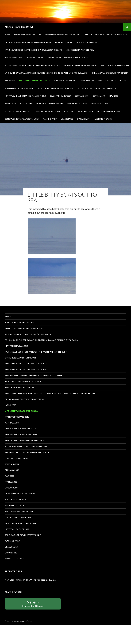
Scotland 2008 (81, 96)
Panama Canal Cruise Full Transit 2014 (110, 73)
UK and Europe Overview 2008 (49, 104)
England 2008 (26, 104)
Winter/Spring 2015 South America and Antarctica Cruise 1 (32, 65)
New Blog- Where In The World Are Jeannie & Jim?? (30, 579)
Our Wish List (83, 119)
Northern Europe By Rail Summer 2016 (62, 35)
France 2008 (10, 104)
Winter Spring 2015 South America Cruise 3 (24, 58)
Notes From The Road (19, 27)
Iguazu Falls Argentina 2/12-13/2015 (80, 65)
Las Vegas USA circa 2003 (108, 111)
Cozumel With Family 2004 (48, 111)
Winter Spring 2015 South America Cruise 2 (68, 58)
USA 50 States (67, 119)
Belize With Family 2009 (60, 96)
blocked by (32, 603)
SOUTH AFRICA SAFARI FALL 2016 (27, 35)
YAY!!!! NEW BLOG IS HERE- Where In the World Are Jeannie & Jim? (33, 50)
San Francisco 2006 (99, 104)
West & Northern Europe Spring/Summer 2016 (106, 35)
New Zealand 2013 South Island (112, 81)
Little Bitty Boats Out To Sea (34, 81)
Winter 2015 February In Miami (115, 65)
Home (7, 35)
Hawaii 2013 (10, 81)
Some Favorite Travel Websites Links (22, 119)
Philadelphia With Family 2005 (18, 111)
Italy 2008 (113, 96)
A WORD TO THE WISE (103, 119)
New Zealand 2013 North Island (19, 88)
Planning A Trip (50, 119)
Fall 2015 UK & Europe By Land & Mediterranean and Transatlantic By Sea (38, 42)
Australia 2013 (87, 81)
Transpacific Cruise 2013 (65, 81)
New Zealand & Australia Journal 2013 (56, 88)
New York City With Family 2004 (78, 111)
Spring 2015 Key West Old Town (80, 50)
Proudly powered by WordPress (18, 621)
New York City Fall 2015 (87, 42)
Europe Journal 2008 (77, 104)
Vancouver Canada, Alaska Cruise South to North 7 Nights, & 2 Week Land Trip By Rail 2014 (46, 73)
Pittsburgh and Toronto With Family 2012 (97, 88)
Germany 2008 (98, 96)
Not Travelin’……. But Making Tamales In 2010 (25, 96)
